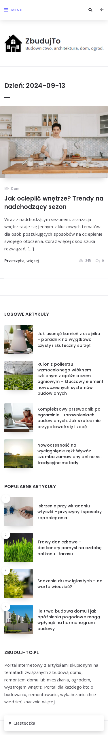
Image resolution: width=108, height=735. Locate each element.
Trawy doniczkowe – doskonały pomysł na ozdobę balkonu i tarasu (69, 548)
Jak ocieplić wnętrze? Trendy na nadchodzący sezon (53, 202)
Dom (15, 188)
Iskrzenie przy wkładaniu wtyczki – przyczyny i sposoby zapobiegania (69, 512)
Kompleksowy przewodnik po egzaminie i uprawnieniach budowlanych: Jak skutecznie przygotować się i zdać (69, 418)
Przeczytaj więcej (21, 260)
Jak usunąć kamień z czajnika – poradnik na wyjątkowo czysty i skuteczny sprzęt (69, 339)
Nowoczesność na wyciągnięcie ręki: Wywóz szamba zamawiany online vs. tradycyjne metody (69, 454)
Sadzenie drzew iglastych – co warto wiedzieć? (70, 583)
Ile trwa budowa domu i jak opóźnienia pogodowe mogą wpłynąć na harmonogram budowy (68, 620)
